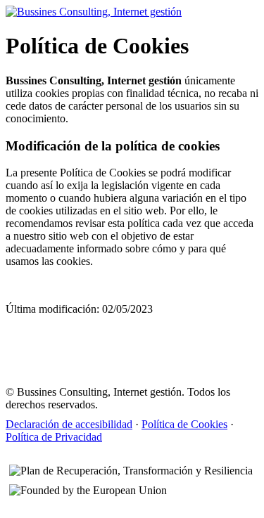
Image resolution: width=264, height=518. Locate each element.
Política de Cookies (184, 424)
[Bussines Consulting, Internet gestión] (94, 12)
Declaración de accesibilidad (69, 424)
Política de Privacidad (54, 437)
